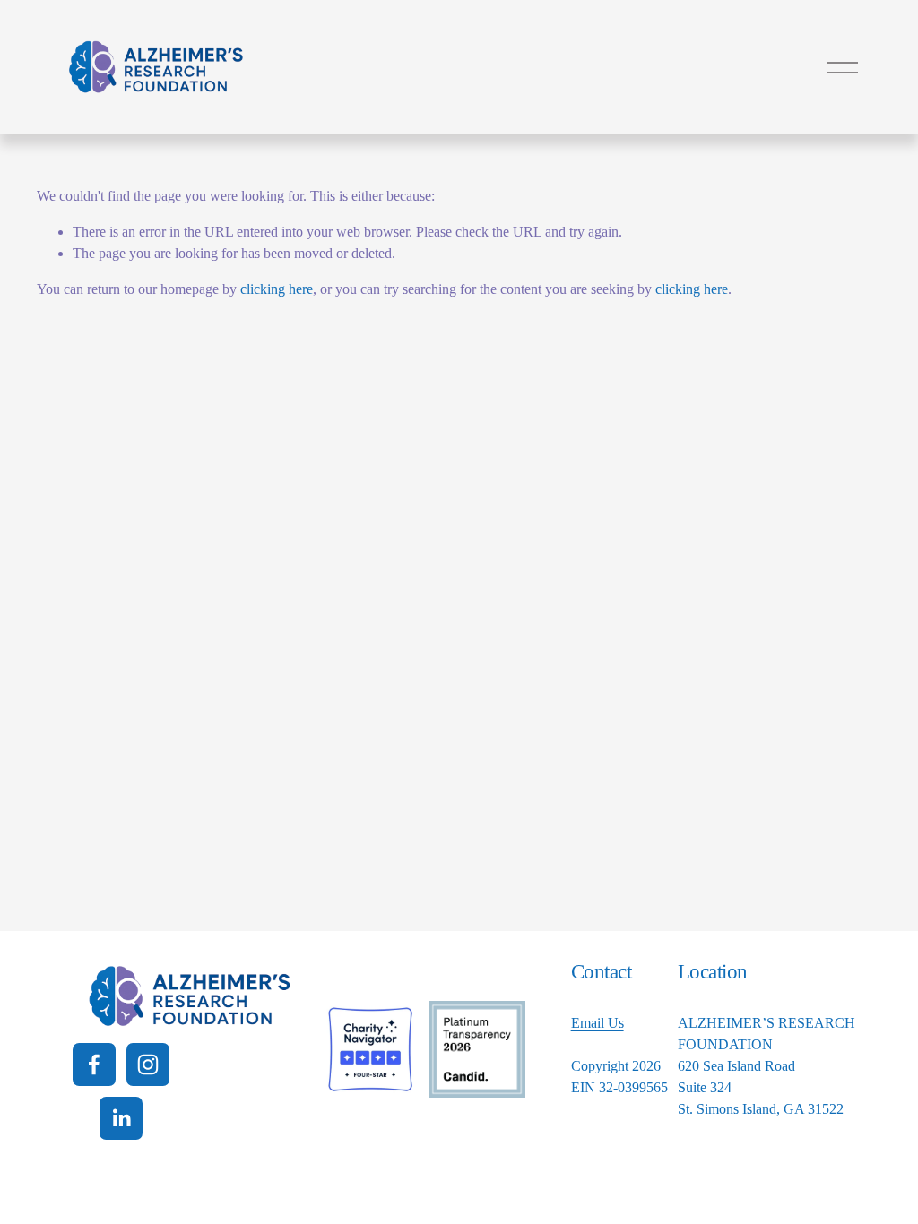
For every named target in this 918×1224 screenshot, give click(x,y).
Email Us (597, 1022)
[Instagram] (147, 1064)
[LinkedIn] (121, 1118)
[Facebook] (94, 1064)
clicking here (276, 289)
